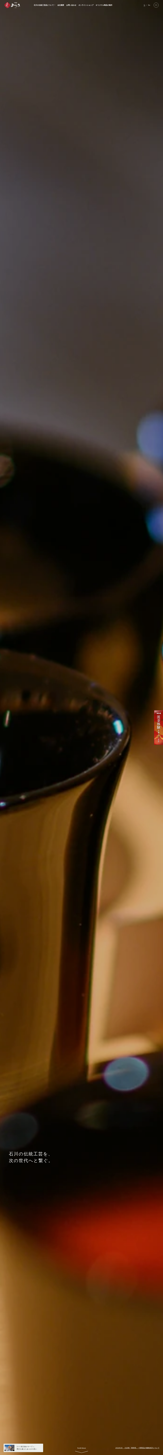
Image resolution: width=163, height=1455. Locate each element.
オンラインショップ (86, 5)
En (149, 5)
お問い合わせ (71, 5)
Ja (144, 5)
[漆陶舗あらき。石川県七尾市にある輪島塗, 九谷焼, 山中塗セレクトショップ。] (12, 5)
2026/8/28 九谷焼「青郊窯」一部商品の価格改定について (137, 1448)
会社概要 (60, 5)
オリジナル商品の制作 (104, 5)
